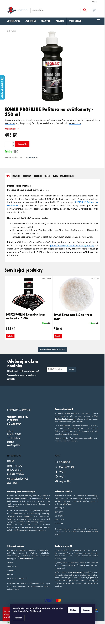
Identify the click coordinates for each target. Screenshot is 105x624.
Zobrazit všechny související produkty (52, 349)
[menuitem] (14, 21)
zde (40, 611)
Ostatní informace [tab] (67, 176)
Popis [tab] (8, 176)
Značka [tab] (55, 176)
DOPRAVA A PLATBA (14, 470)
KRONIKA (10, 461)
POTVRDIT (71, 369)
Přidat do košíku (22, 144)
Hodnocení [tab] (38, 176)
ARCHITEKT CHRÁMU (14, 465)
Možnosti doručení (32, 158)
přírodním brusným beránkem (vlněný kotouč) (72, 245)
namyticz (62, 471)
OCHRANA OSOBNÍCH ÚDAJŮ (17, 478)
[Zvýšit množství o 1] (14, 142)
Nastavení (18, 618)
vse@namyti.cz (65, 462)
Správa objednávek (64, 409)
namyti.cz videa (64, 481)
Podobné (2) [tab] (27, 176)
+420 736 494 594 (66, 466)
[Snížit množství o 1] (14, 145)
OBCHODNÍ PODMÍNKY (15, 474)
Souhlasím (86, 610)
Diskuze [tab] (47, 176)
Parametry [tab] (16, 176)
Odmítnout (73, 610)
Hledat (85, 10)
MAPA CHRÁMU (12, 483)
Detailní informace (10, 129)
